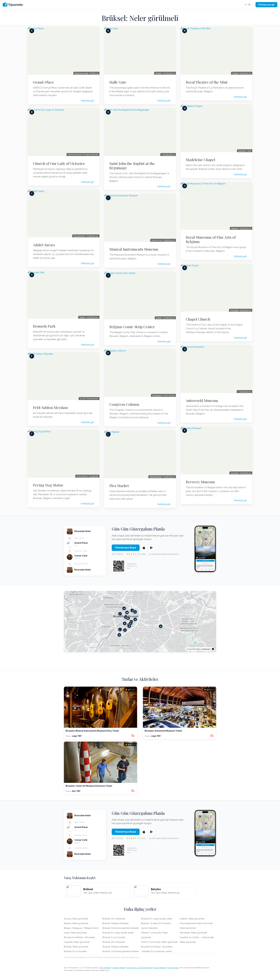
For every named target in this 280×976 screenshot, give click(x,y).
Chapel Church (198, 319)
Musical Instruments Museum (133, 249)
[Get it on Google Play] (151, 547)
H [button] (124, 608)
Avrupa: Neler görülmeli (76, 918)
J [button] (132, 610)
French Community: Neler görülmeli (159, 942)
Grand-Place (43, 82)
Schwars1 (234, 473)
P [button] (124, 623)
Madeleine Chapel (200, 159)
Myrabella (234, 310)
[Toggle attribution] (213, 649)
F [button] (120, 613)
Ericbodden (156, 395)
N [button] (128, 618)
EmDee (235, 73)
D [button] (135, 619)
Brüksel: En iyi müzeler (75, 951)
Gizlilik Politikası (159, 968)
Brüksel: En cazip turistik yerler (118, 932)
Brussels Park (44, 326)
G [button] (119, 635)
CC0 (249, 151)
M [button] (127, 612)
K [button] (135, 612)
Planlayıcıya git (266, 4)
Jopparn (159, 73)
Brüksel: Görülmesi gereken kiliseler (121, 928)
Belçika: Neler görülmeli (76, 923)
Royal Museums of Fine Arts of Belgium (211, 239)
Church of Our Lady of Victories (59, 163)
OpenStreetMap (194, 649)
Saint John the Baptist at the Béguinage (132, 165)
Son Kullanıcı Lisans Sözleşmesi (139, 968)
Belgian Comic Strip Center (132, 327)
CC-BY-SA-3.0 (92, 236)
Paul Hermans (79, 236)
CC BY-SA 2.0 (169, 318)
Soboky (82, 317)
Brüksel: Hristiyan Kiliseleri (115, 923)
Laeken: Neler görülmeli (192, 918)
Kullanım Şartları (118, 968)
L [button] (120, 629)
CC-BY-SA (94, 476)
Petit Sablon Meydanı (50, 407)
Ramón (159, 318)
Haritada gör (87, 100)
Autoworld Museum (202, 400)
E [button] (129, 626)
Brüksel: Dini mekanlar (114, 918)
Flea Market (119, 485)
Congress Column (124, 404)
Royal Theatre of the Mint (207, 82)
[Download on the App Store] (144, 547)
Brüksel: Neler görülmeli (76, 946)
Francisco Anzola (81, 73)
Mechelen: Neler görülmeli (193, 932)
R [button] (126, 617)
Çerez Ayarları (173, 968)
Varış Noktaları (105, 968)
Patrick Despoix (156, 477)
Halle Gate (117, 82)
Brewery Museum (200, 482)
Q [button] (160, 626)
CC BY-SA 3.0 (92, 317)
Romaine (241, 151)
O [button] (130, 623)
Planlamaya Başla (125, 547)
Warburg (234, 228)
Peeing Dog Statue (48, 485)
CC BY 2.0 (94, 73)
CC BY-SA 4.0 (169, 477)
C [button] (125, 630)
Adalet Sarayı (44, 245)
